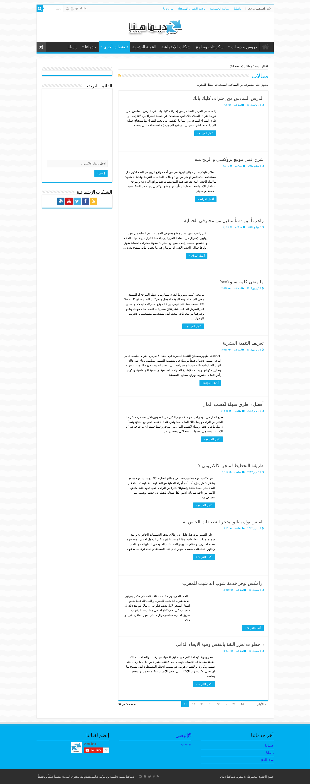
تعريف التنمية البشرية (243, 343)
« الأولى (261, 704)
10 (242, 704)
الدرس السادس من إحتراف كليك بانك (228, 98)
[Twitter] (77, 9)
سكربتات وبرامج (210, 47)
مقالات (237, 104)
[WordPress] (67, 9)
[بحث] (40, 8)
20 (234, 704)
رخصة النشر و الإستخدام (191, 8)
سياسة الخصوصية (219, 8)
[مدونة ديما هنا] (155, 26)
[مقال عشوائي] (41, 47)
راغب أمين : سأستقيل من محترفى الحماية (224, 220)
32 (202, 704)
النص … (265, 46)
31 (210, 704)
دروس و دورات (244, 47)
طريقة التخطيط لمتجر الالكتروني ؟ (231, 465)
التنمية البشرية (144, 47)
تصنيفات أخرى (115, 47)
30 (218, 704)
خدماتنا (90, 47)
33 (193, 704)
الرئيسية (260, 66)
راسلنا (237, 8)
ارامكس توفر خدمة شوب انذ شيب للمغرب (223, 583)
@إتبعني (183, 735)
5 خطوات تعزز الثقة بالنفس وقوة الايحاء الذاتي (220, 644)
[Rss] (85, 9)
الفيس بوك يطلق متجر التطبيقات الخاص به (223, 521)
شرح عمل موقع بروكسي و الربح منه (229, 159)
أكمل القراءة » (205, 133)
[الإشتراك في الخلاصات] (119, 76)
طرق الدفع (267, 759)
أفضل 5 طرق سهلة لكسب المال (233, 404)
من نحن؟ (168, 8)
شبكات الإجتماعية (176, 47)
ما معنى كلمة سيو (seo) (241, 281)
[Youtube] (72, 9)
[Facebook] (81, 9)
